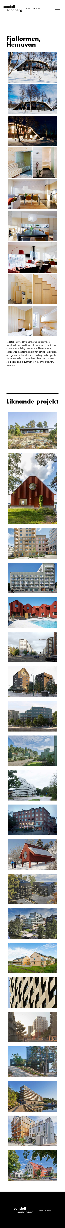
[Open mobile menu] (58, 8)
